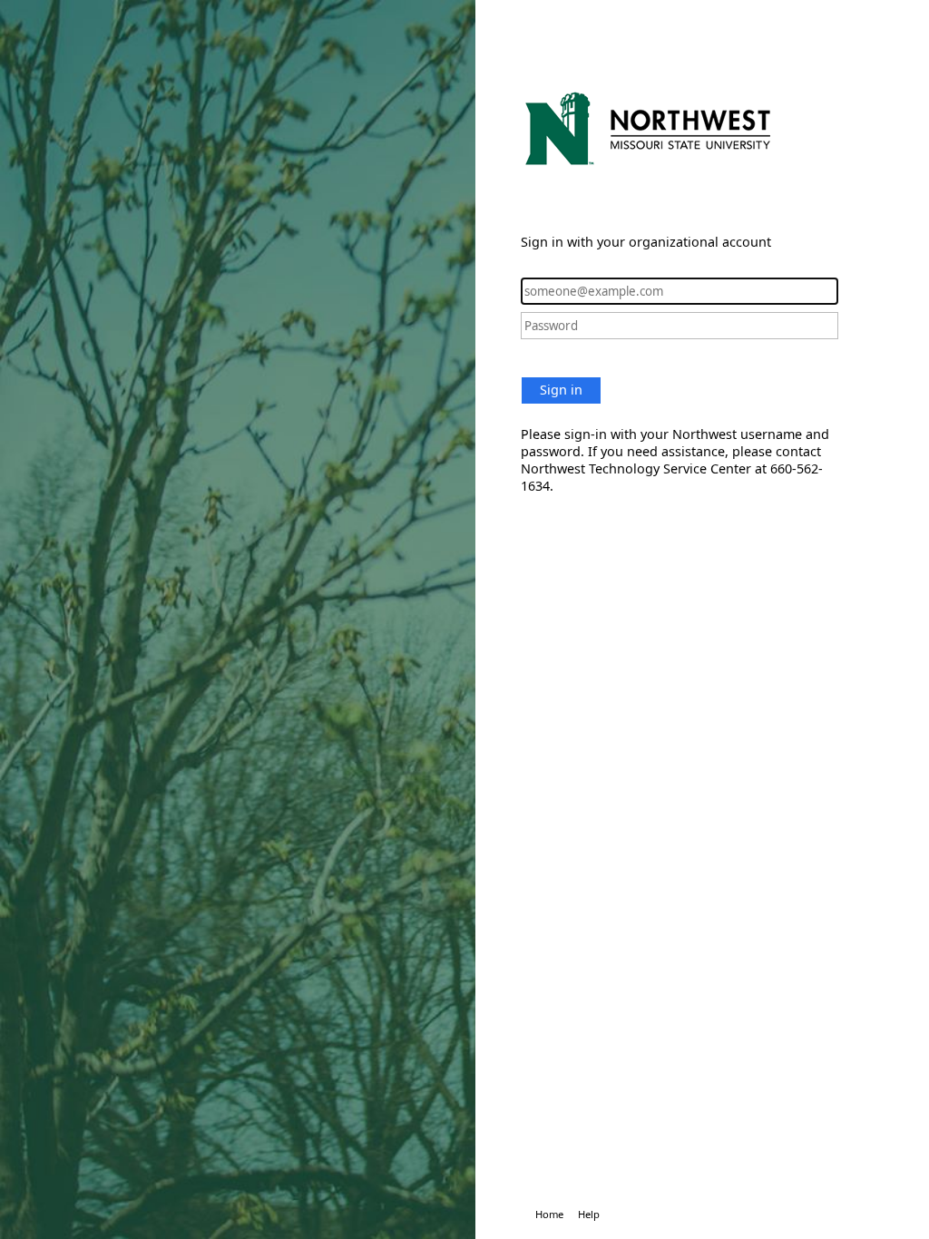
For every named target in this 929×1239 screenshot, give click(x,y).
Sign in (561, 389)
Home (549, 1214)
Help (589, 1214)
